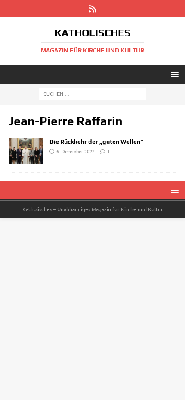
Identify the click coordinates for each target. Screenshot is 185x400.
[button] (173, 74)
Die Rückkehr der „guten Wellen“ (96, 141)
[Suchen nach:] (92, 93)
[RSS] (92, 8)
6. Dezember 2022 (75, 151)
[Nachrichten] (26, 151)
